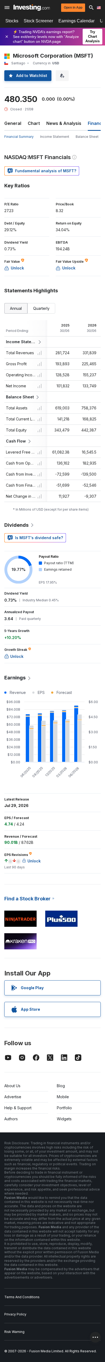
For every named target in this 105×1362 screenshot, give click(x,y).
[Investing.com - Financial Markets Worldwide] (31, 7)
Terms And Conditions (22, 1297)
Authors (11, 1119)
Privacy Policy (15, 1314)
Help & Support (18, 1107)
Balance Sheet (87, 137)
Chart (34, 123)
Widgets (64, 1119)
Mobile (63, 1096)
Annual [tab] (16, 308)
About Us (12, 1085)
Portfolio (64, 1107)
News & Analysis (63, 123)
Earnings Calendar (76, 21)
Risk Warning (14, 1332)
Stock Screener (38, 21)
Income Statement (54, 137)
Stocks (11, 21)
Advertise (12, 1096)
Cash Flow (16, 441)
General (12, 123)
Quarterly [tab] (41, 308)
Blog (61, 1085)
